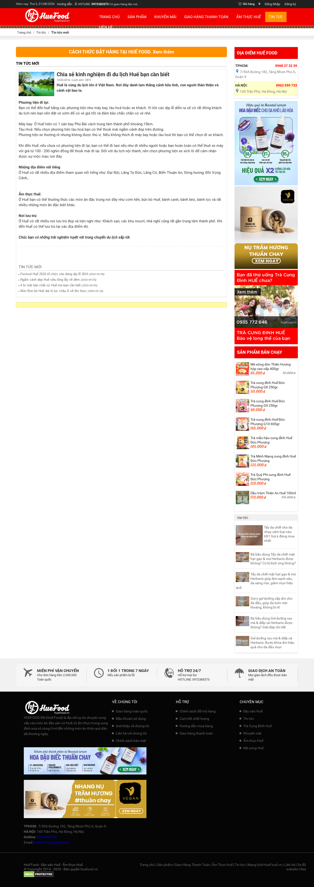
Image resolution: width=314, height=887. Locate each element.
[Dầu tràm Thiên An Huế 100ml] (242, 503)
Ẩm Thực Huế (248, 17)
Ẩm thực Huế (253, 741)
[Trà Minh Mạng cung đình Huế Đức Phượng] (242, 466)
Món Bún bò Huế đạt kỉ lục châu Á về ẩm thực (53, 291)
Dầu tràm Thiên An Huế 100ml (273, 493)
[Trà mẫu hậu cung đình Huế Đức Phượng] (242, 448)
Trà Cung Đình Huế (257, 726)
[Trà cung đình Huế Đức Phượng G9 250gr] (242, 411)
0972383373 (100, 4)
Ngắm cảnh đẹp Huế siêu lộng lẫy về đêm (50, 279)
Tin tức (276, 17)
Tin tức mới (30, 267)
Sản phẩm (137, 17)
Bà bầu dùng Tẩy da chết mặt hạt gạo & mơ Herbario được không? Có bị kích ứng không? (273, 558)
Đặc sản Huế (252, 711)
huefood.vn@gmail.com (52, 842)
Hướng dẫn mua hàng (196, 726)
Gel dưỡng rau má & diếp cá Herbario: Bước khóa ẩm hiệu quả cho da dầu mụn (272, 642)
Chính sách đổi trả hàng (198, 711)
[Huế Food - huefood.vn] (47, 22)
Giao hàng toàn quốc (132, 711)
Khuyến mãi (165, 17)
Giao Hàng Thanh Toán (206, 17)
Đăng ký (290, 4)
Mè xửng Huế (253, 748)
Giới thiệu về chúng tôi (132, 726)
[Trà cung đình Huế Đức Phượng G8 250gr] (242, 393)
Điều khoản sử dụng (131, 719)
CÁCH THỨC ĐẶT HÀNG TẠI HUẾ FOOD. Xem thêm (121, 52)
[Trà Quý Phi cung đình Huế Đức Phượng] (242, 485)
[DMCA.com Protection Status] (38, 876)
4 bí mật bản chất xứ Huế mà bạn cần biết (50, 285)
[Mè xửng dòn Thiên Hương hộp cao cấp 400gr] (242, 374)
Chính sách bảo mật (131, 741)
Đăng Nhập (272, 4)
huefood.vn (89, 869)
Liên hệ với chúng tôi (131, 733)
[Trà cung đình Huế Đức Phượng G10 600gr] (242, 429)
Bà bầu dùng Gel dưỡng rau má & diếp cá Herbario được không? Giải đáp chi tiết (271, 622)
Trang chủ (109, 17)
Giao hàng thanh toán (196, 733)
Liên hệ (106, 27)
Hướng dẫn (64, 4)
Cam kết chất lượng (194, 719)
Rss (303, 869)
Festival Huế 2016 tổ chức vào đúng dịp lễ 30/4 (54, 274)
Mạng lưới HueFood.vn (265, 865)
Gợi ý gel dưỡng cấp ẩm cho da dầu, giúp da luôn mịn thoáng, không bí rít (271, 602)
